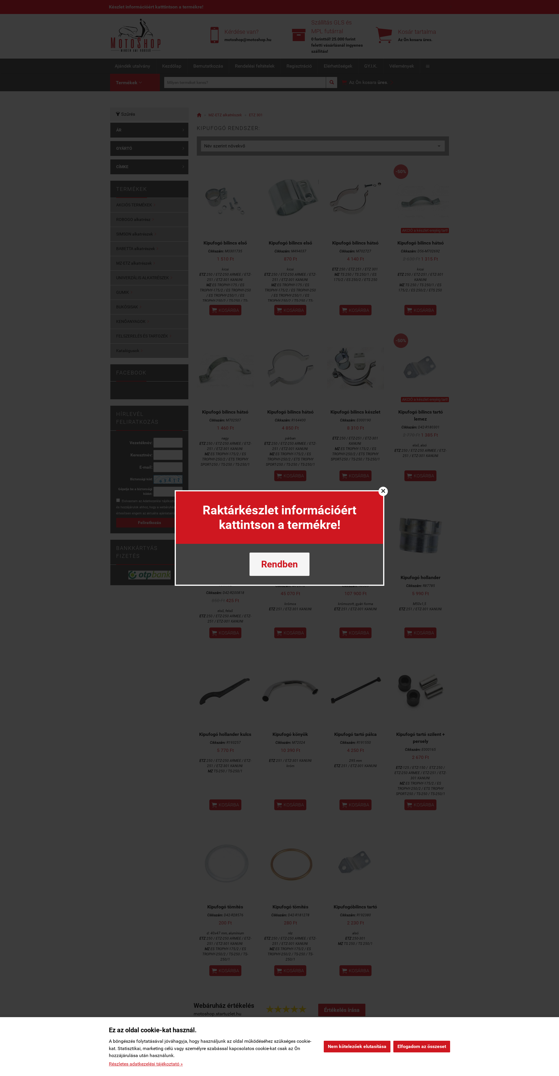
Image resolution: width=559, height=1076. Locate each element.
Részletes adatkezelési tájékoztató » (146, 1064)
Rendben (279, 564)
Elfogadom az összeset (421, 1046)
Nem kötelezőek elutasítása (357, 1046)
